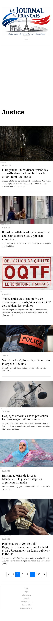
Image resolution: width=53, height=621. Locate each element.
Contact (26, 588)
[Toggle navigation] (26, 38)
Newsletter (26, 598)
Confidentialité (26, 605)
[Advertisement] (26, 74)
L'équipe (26, 592)
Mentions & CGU (26, 601)
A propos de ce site (26, 608)
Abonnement (26, 595)
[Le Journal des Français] (26, 21)
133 (38, 574)
